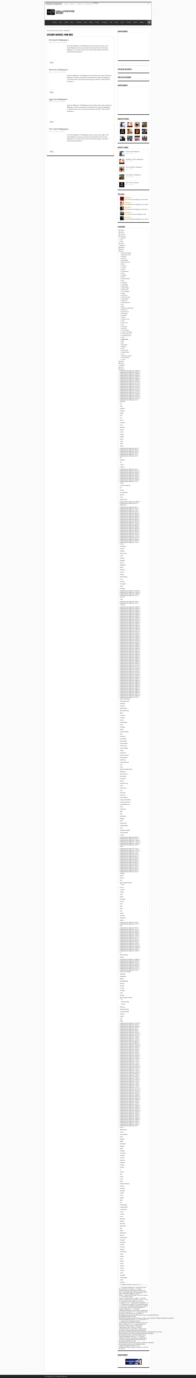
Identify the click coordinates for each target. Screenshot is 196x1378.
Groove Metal (125, 291)
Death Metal (124, 271)
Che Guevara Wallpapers (134, 199)
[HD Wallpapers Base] (60, 15)
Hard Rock (124, 295)
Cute (111, 22)
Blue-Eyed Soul (125, 262)
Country (123, 267)
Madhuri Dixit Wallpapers (134, 204)
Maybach (122, 245)
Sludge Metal (125, 352)
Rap (122, 343)
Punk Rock (124, 339)
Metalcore (124, 310)
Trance (123, 359)
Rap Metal (124, 345)
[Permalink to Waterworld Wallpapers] (122, 156)
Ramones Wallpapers (58, 70)
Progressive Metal (126, 332)
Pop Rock (124, 328)
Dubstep (123, 275)
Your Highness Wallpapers (133, 175)
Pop (122, 324)
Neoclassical (125, 312)
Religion (122, 365)
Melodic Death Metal (127, 308)
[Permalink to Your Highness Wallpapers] (122, 179)
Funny (85, 22)
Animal (135, 22)
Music (72, 22)
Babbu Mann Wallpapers (134, 209)
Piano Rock (124, 323)
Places (116, 22)
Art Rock (123, 258)
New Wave (124, 313)
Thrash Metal (125, 357)
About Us (72, 4)
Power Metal (125, 330)
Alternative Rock (126, 255)
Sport (122, 22)
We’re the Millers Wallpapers (134, 167)
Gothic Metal (125, 288)
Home (66, 4)
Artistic (97, 22)
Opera (123, 317)
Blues (123, 264)
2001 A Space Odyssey (132, 182)
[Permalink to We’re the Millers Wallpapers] (122, 171)
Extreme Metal (125, 278)
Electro (123, 277)
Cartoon (122, 234)
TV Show (128, 22)
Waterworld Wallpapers (133, 151)
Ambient (123, 256)
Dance (123, 269)
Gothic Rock (124, 289)
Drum (123, 273)
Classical (123, 266)
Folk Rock (124, 282)
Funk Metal (124, 284)
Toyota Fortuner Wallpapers (135, 214)
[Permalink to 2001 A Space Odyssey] (122, 187)
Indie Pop (124, 300)
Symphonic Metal (126, 356)
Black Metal (124, 260)
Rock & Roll (124, 350)
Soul (122, 354)
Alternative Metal (126, 253)
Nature (91, 22)
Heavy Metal (124, 299)
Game (60, 22)
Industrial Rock (125, 302)
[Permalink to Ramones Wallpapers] (57, 89)
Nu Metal (124, 315)
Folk (122, 280)
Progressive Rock (126, 334)
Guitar (123, 293)
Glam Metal (124, 286)
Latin (122, 306)
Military (142, 22)
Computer (104, 22)
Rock (122, 348)
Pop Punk (124, 326)
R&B (122, 341)
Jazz (122, 304)
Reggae (123, 346)
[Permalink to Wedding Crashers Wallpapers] (122, 164)
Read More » (70, 81)
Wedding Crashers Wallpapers (135, 159)
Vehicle (55, 22)
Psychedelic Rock (126, 335)
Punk (122, 337)
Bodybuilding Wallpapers (134, 219)
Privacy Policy (88, 4)
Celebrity (78, 22)
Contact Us (80, 4)
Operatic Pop (125, 319)
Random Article (149, 22)
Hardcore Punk (125, 297)
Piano (123, 321)
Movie (66, 22)
